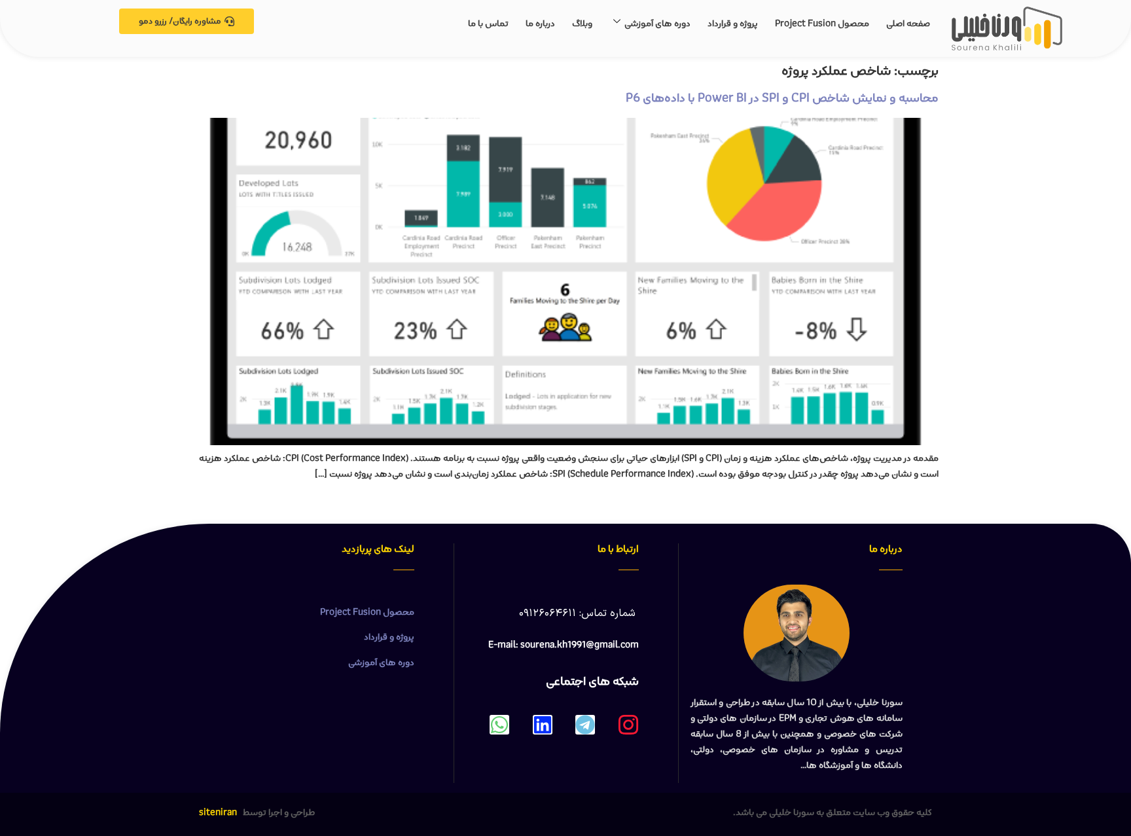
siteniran (218, 812)
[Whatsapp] (499, 725)
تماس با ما (488, 23)
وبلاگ (582, 23)
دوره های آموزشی (657, 23)
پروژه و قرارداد (733, 23)
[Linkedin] (542, 725)
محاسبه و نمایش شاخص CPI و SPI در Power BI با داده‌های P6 (782, 98)
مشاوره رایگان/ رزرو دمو (180, 21)
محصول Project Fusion (822, 23)
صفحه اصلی (908, 23)
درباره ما (540, 23)
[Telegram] (585, 725)
